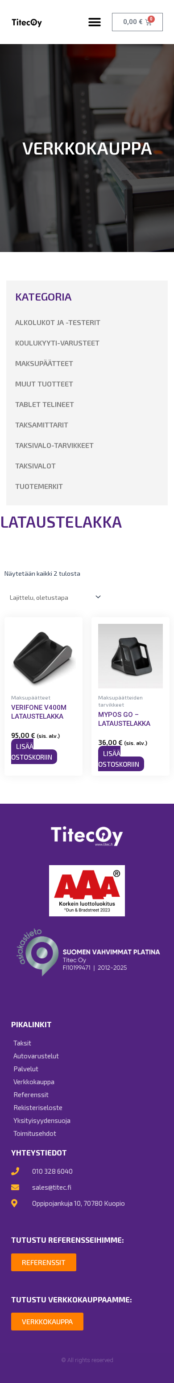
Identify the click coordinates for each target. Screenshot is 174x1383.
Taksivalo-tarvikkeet (54, 445)
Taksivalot (35, 465)
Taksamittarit (41, 424)
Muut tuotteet (44, 383)
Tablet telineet (44, 404)
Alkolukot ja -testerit (57, 322)
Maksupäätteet (44, 363)
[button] (94, 22)
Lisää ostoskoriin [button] (31, 751)
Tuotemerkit (39, 486)
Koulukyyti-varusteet (57, 342)
